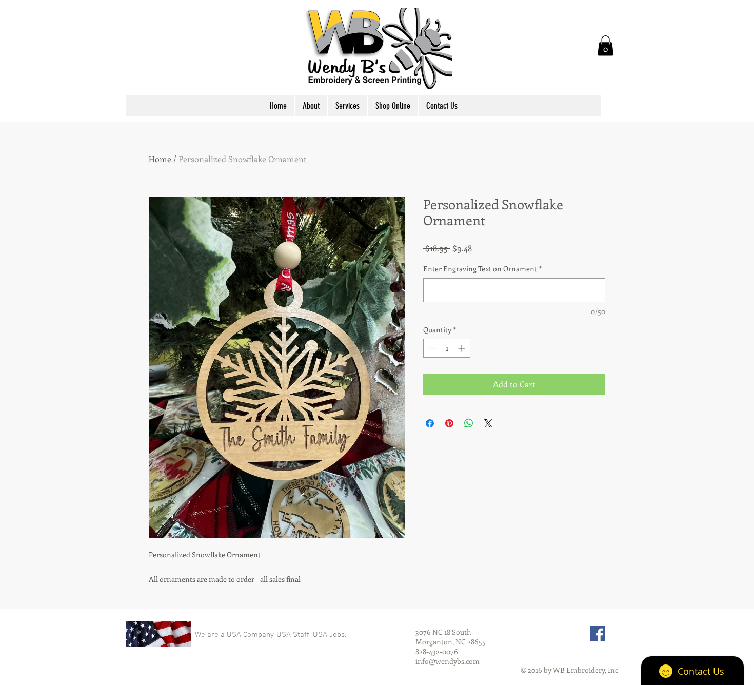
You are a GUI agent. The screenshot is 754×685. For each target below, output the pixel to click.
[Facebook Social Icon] (597, 633)
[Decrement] (431, 348)
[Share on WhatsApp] (469, 423)
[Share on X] (488, 423)
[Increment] (462, 348)
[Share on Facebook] (430, 423)
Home (160, 158)
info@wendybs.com (447, 661)
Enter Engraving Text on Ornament (482, 268)
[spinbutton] (447, 348)
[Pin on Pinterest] (449, 423)
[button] (605, 45)
